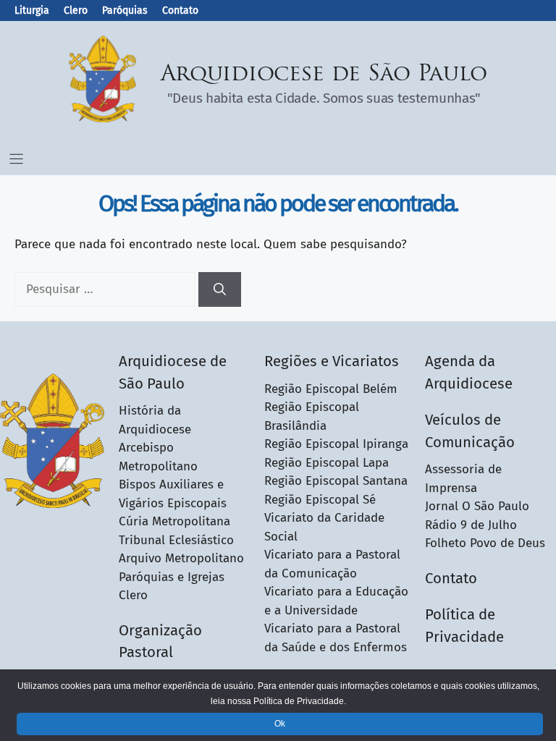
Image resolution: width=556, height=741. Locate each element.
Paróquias (125, 10)
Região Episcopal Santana (336, 480)
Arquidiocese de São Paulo (324, 75)
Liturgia (31, 10)
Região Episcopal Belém (330, 389)
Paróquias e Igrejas (171, 577)
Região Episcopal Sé (320, 499)
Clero (76, 10)
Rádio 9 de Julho (471, 525)
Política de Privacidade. (299, 701)
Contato (180, 10)
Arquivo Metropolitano (181, 558)
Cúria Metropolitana (174, 521)
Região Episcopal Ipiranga (336, 444)
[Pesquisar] (219, 289)
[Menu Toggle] (16, 159)
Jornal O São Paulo (477, 506)
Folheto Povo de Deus (485, 543)
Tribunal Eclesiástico (176, 540)
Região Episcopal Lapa (326, 462)
